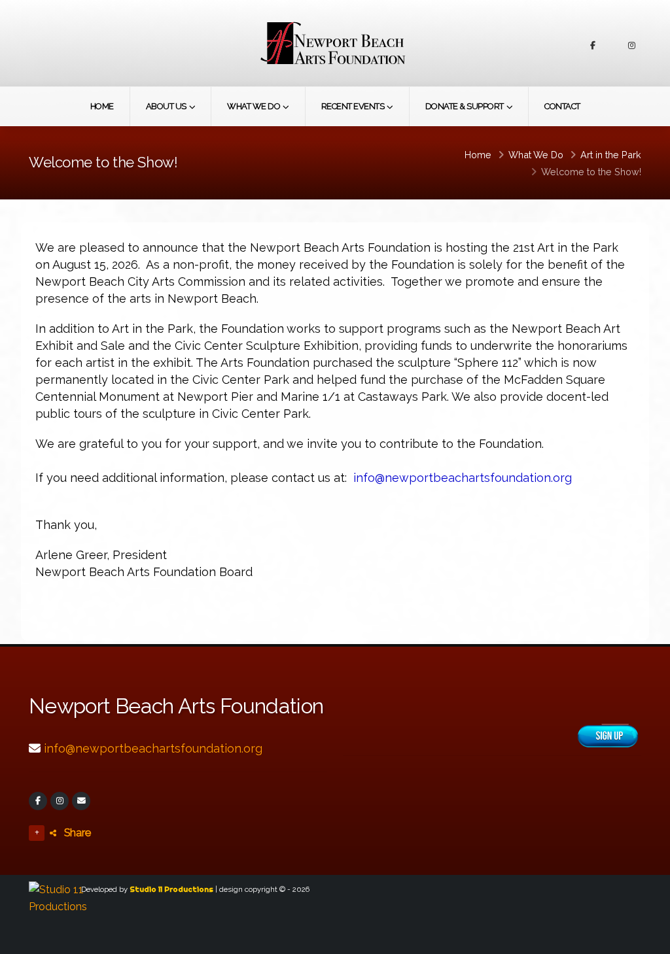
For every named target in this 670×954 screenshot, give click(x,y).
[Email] (81, 801)
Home (102, 106)
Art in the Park (610, 154)
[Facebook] (38, 801)
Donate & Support (464, 106)
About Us (166, 106)
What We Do (253, 106)
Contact (562, 106)
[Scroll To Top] (647, 939)
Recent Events (353, 106)
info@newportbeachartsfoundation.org (153, 748)
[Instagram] (59, 801)
